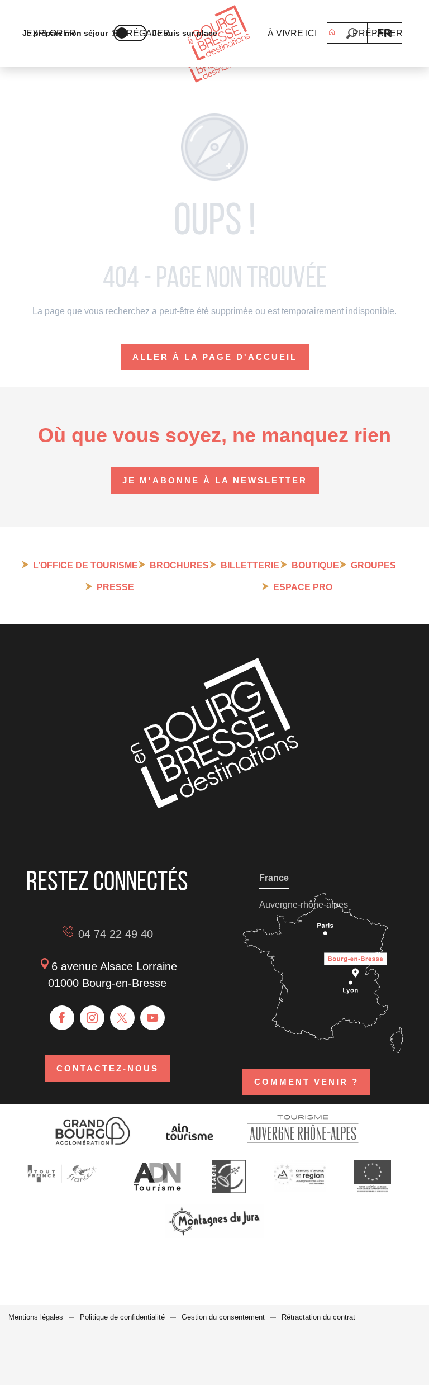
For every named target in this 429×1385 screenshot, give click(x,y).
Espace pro (302, 587)
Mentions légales (35, 1317)
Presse (115, 587)
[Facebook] (62, 1017)
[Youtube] (152, 1017)
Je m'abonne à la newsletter (214, 480)
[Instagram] (92, 1017)
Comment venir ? (306, 1082)
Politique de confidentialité (122, 1317)
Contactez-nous (107, 1068)
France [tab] (274, 878)
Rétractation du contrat (318, 1317)
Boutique (315, 565)
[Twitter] (122, 1017)
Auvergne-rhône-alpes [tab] (303, 904)
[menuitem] (219, 34)
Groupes (373, 565)
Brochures (179, 565)
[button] (351, 33)
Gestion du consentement (223, 1317)
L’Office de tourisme (85, 565)
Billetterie (250, 565)
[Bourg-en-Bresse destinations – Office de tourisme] (214, 805)
